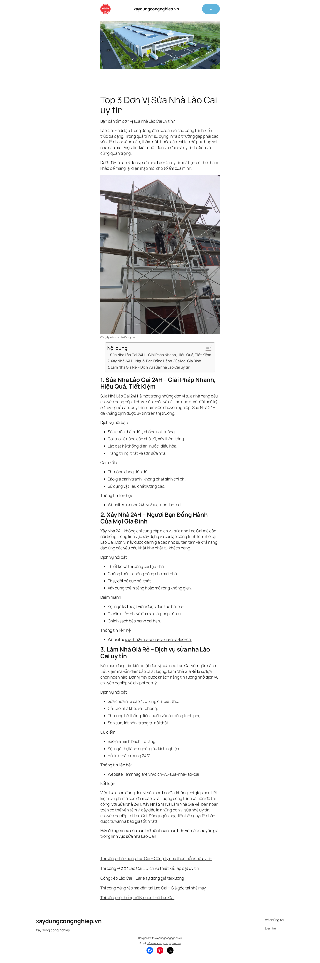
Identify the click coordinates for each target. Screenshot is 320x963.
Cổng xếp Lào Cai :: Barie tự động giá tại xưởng (142, 878)
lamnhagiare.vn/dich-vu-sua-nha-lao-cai (162, 774)
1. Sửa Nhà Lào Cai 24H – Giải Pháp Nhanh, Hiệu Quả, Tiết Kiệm (159, 354)
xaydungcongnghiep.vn (156, 9)
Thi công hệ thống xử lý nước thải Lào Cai (137, 897)
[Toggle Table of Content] (206, 347)
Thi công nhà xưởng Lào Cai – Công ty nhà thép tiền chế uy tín (156, 858)
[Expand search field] (211, 9)
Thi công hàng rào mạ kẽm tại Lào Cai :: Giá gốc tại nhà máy (153, 888)
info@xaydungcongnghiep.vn (164, 943)
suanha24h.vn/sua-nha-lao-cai (153, 505)
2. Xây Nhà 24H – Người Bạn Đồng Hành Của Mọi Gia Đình (154, 360)
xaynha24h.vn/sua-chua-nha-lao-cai (158, 639)
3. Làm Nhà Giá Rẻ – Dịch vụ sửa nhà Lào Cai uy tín (148, 367)
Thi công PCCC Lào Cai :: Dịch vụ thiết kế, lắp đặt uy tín (149, 868)
